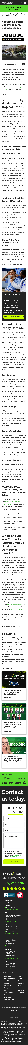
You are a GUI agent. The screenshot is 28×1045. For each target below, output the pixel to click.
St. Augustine (8, 995)
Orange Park (7, 988)
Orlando (7, 913)
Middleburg (7, 985)
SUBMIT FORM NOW (14, 861)
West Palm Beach (9, 999)
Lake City (6, 980)
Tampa (7, 925)
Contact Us (14, 1010)
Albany (20, 976)
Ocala (5, 990)
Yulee (5, 1002)
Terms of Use (18, 855)
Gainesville (8, 949)
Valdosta (20, 988)
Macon (7, 961)
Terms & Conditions (13, 1015)
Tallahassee (7, 997)
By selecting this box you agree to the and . (13, 855)
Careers (14, 1012)
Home (3, 14)
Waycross (21, 990)
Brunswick (21, 983)
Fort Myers (9, 937)
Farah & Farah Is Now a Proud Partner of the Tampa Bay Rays (12, 692)
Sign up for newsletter (12, 851)
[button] (25, 3)
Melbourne (7, 983)
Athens (20, 978)
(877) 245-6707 (14, 883)
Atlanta (20, 980)
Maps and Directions (11, 909)
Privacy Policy (12, 856)
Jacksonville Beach (9, 978)
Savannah (21, 985)
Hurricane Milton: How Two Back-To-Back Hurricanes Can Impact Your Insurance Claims (14, 645)
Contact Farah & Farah (14, 604)
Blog (7, 14)
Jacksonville (9, 900)
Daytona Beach (8, 976)
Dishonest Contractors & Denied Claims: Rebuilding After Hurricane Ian (13, 662)
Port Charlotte (8, 992)
